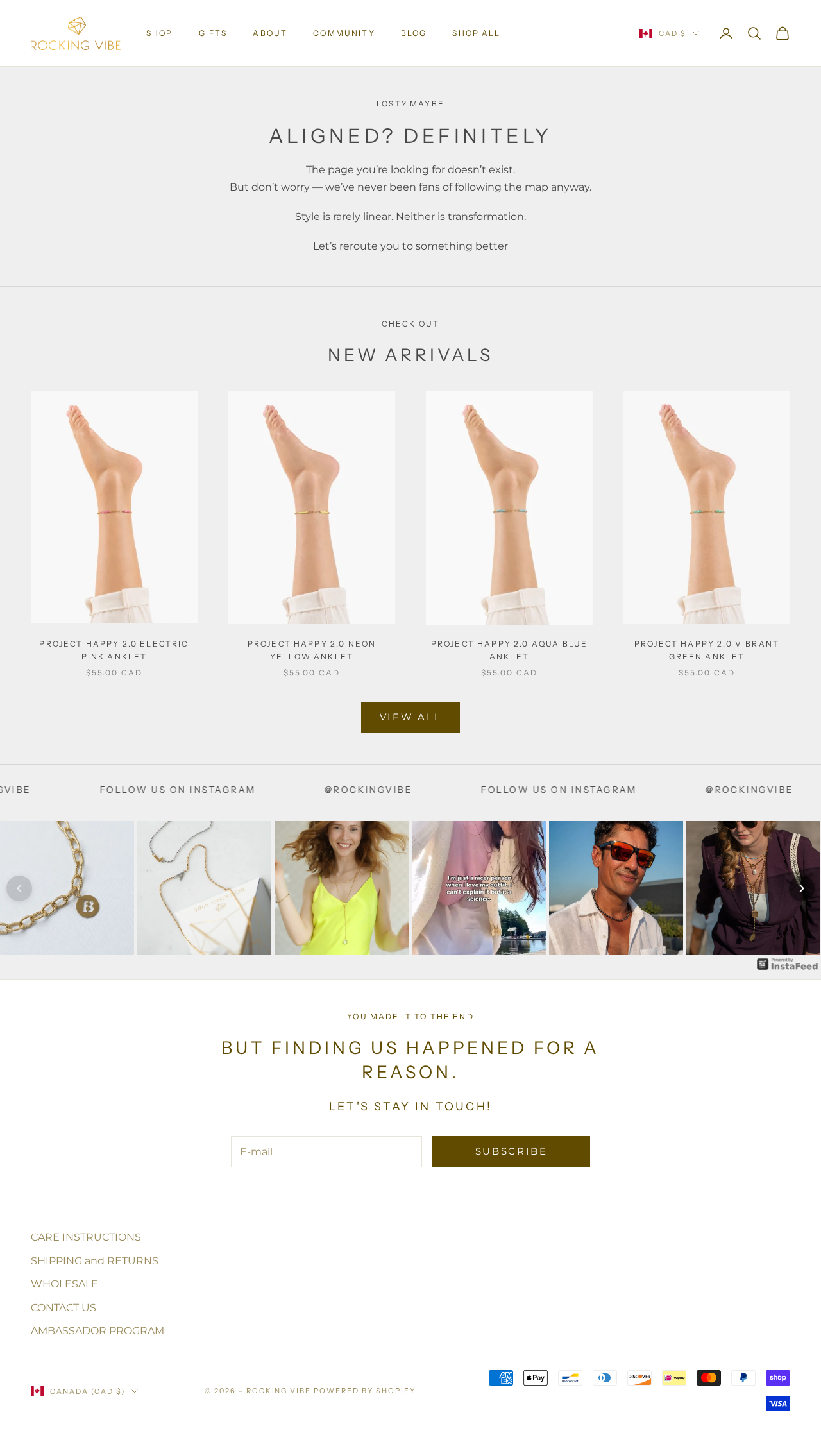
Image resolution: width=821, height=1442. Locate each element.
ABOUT (270, 33)
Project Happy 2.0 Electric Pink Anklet (114, 650)
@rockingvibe (306, 790)
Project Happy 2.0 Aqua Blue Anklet (509, 650)
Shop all (476, 33)
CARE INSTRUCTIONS (86, 1237)
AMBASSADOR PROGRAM (97, 1331)
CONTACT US (63, 1308)
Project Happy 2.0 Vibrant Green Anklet (706, 650)
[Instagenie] (787, 963)
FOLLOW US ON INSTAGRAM (116, 790)
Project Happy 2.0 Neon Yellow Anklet (312, 650)
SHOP (159, 33)
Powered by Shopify (365, 1390)
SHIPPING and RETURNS (94, 1261)
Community (344, 33)
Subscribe (511, 1151)
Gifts (213, 33)
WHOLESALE (64, 1284)
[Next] (802, 888)
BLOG (414, 33)
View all (411, 717)
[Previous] (19, 888)
